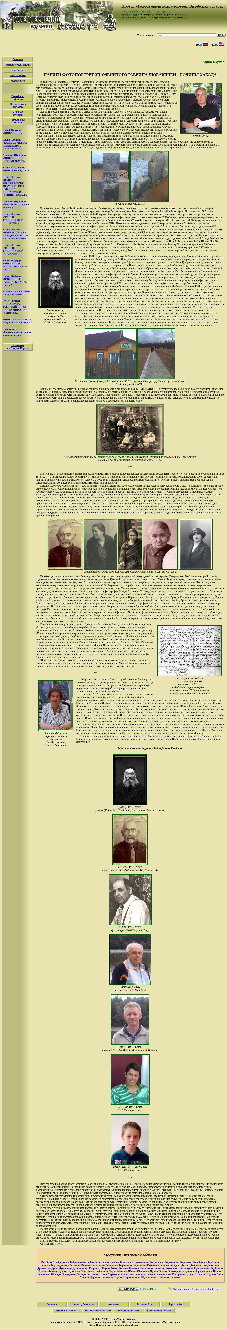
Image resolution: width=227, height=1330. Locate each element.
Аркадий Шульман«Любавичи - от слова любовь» (16, 204)
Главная (18, 59)
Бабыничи (92, 1262)
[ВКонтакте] (141, 1289)
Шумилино (148, 1277)
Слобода (150, 1274)
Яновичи (175, 1277)
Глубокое (152, 1265)
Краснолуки (185, 1268)
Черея (117, 1277)
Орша (153, 1271)
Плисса (217, 1271)
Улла (220, 1274)
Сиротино (114, 1274)
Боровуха (186, 1262)
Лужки (62, 1271)
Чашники (106, 1277)
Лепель (42, 1271)
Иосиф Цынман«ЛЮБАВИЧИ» (12, 131)
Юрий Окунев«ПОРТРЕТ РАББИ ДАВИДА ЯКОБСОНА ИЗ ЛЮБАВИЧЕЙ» (17, 234)
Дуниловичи (79, 1268)
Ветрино (74, 1265)
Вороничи (125, 1265)
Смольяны (163, 1274)
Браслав (213, 1262)
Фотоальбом (18, 75)
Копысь (158, 1268)
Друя (54, 1268)
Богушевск (157, 1262)
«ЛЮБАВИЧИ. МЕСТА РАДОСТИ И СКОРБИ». (17, 321)
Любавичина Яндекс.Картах (17, 347)
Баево (104, 1262)
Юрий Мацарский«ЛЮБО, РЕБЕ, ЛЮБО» (18, 169)
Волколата (97, 1265)
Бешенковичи (140, 1262)
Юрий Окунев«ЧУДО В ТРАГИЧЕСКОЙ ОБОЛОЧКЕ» (13, 218)
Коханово (170, 1268)
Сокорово (178, 1274)
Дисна (185, 1265)
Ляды (112, 1271)
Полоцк (55, 1274)
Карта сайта (18, 80)
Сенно (102, 1274)
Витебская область (67, 1310)
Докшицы (213, 1265)
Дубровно (65, 1268)
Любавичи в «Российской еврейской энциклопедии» (17, 332)
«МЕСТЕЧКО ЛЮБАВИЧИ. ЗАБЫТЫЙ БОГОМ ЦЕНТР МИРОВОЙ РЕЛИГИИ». (15, 306)
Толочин (200, 1274)
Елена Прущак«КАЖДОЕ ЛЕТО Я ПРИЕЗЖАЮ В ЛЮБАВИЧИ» (15, 144)
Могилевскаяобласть (18, 105)
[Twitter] (144, 1289)
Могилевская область (98, 1310)
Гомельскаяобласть (17, 121)
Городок (175, 1265)
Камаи (123, 1268)
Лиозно (52, 1271)
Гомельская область (159, 1310)
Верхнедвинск (59, 1265)
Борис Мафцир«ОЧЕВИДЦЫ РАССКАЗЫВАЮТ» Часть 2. (15, 280)
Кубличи (216, 1268)
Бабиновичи (77, 1262)
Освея (162, 1271)
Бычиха (44, 1265)
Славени (126, 1274)
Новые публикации (18, 64)
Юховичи (162, 1277)
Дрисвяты (43, 1268)
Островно (187, 1271)
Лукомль (73, 1271)
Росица (80, 1274)
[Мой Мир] (151, 1289)
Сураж (189, 1274)
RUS (199, 44)
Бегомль (125, 1262)
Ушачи (84, 1277)
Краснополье (202, 1268)
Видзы (85, 1265)
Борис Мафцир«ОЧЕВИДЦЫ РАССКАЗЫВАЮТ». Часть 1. (15, 265)
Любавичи (100, 1271)
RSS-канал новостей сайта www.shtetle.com (194, 1289)
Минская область (129, 1310)
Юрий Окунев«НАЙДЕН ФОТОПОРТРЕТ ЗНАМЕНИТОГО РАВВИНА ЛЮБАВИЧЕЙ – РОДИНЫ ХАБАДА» (15, 186)
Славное (138, 1274)
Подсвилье (43, 1274)
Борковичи (172, 1262)
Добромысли (198, 1265)
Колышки (146, 1268)
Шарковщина (131, 1277)
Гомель (164, 1265)
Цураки (94, 1277)
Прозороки (68, 1274)
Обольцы (142, 1271)
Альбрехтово (60, 1262)
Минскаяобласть (17, 113)
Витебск (46, 1262)
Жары (105, 1268)
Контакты (18, 70)
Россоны (92, 1274)
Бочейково (199, 1262)
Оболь (131, 1271)
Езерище (94, 1268)
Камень (133, 1268)
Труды (211, 1274)
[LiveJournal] (155, 1289)
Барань (114, 1262)
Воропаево (139, 1265)
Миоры (121, 1271)
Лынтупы (87, 1271)
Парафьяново (203, 1271)
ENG (215, 44)
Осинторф (174, 1271)
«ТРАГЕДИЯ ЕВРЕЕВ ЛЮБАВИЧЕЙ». (16, 293)
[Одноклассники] (148, 1289)
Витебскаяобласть (17, 97)
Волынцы (111, 1265)
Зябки (114, 1268)
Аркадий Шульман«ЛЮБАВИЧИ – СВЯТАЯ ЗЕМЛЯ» (14, 158)
